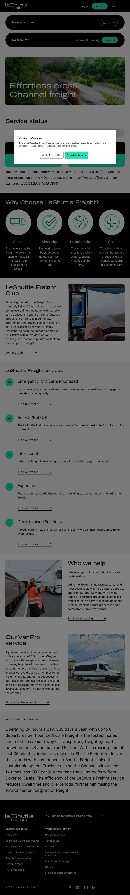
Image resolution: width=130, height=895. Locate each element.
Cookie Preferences (52, 155)
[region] (65, 147)
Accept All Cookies (76, 155)
